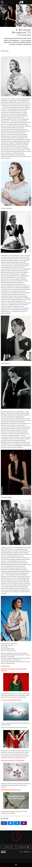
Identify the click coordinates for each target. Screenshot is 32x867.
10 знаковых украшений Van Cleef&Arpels (12, 760)
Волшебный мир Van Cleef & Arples (10, 789)
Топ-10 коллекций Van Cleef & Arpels (11, 700)
